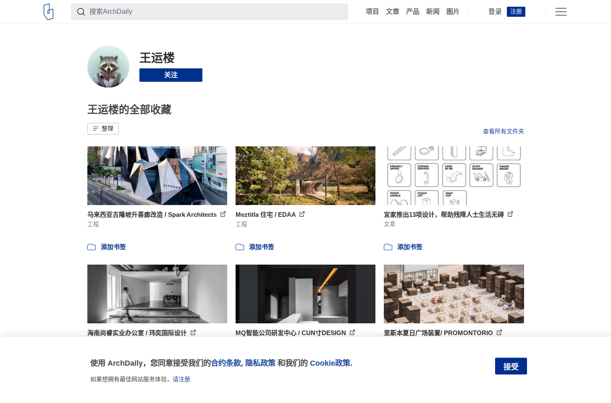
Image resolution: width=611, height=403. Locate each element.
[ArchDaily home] (48, 11)
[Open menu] (561, 11)
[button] (103, 129)
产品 (413, 11)
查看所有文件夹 (503, 131)
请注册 (181, 379)
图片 (453, 11)
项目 (372, 11)
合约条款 (226, 363)
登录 (495, 11)
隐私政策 (260, 363)
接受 (511, 367)
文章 (392, 11)
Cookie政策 (330, 363)
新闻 (433, 11)
